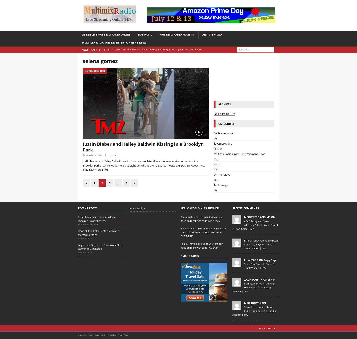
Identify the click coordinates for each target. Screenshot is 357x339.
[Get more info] (98, 169)
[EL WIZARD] (236, 265)
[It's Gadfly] (236, 245)
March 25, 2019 (94, 155)
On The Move (222, 174)
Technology (221, 185)
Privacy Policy (137, 208)
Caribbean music (224, 133)
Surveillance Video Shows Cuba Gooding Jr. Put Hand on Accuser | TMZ (254, 310)
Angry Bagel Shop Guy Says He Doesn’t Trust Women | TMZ (261, 244)
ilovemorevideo (223, 143)
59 (114, 155)
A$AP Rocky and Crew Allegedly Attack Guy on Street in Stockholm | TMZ (255, 225)
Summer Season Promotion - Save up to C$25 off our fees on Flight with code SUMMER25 (203, 232)
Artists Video (212, 34)
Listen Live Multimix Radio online (106, 34)
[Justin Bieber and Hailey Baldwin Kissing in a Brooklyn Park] (146, 103)
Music (217, 164)
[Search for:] (255, 49)
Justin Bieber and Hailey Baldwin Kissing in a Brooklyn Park (143, 147)
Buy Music (145, 34)
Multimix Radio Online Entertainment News (114, 42)
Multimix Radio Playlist (177, 34)
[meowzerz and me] (236, 222)
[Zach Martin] (236, 284)
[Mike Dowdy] (236, 308)
